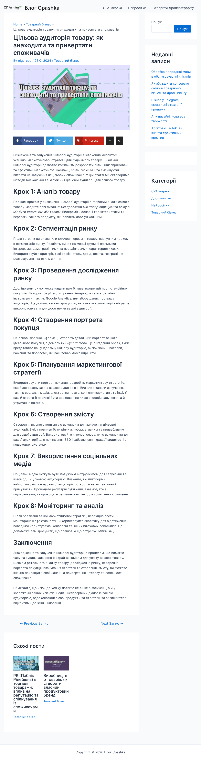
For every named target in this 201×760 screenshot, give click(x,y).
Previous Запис (34, 623)
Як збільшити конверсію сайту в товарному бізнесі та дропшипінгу (170, 88)
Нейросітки (137, 8)
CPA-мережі (112, 8)
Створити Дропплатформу (173, 8)
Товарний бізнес (66, 60)
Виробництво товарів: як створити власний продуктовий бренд (56, 685)
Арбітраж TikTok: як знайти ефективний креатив (166, 132)
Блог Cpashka (42, 8)
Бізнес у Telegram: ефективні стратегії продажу (166, 104)
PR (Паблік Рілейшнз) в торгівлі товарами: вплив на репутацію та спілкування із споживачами (25, 693)
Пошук (156, 22)
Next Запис (112, 623)
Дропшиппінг (161, 198)
